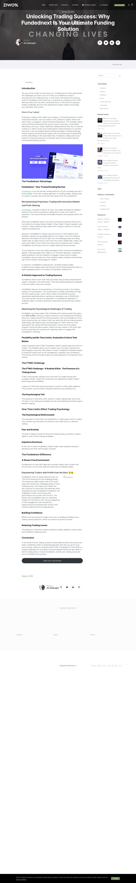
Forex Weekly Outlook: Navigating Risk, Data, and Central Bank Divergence (111, 177)
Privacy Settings (21, 879)
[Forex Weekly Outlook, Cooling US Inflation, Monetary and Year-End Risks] (100, 162)
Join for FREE (119, 5)
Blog (117, 64)
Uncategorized (105, 209)
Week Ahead (104, 108)
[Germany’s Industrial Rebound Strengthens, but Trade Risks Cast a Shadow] (100, 150)
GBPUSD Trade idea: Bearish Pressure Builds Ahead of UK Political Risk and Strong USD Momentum (109, 122)
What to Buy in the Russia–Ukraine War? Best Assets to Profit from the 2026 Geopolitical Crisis (110, 136)
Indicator (103, 202)
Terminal (103, 206)
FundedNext (26, 210)
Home (43, 5)
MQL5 (109, 665)
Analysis (102, 91)
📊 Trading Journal (89, 5)
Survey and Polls (105, 102)
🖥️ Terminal (104, 5)
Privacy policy (114, 665)
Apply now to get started (52, 561)
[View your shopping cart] (132, 5)
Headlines (103, 95)
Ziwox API (99, 665)
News (102, 98)
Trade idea (103, 105)
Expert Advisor (105, 199)
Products (64, 5)
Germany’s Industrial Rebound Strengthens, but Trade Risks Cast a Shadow (112, 150)
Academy (75, 5)
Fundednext (26, 191)
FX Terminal (93, 665)
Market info (53, 5)
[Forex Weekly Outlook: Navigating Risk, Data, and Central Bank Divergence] (100, 177)
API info (104, 665)
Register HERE (27, 576)
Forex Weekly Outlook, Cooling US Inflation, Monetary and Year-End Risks (108, 164)
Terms (120, 665)
